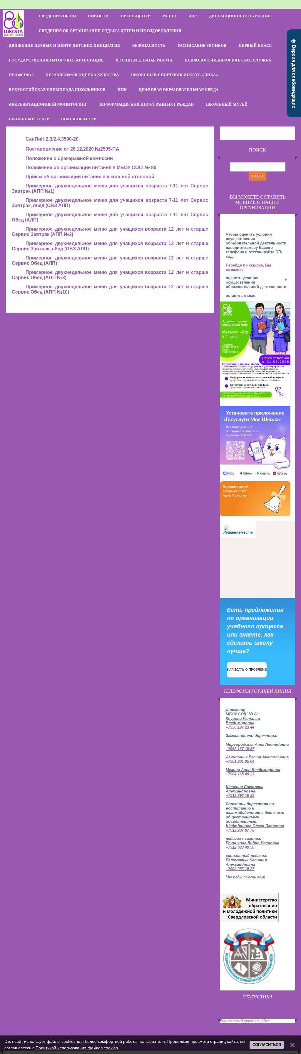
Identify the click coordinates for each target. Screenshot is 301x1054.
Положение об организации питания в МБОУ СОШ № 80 (91, 167)
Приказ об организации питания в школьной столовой (90, 176)
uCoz (264, 1021)
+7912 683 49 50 (240, 847)
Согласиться (266, 1045)
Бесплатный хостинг (239, 1021)
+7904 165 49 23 (240, 774)
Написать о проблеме (247, 669)
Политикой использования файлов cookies (77, 1047)
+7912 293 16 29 (240, 795)
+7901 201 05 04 (240, 761)
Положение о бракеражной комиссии (69, 158)
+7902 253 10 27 (240, 869)
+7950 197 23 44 (240, 727)
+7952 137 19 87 (240, 749)
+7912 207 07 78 (240, 830)
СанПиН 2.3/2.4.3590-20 (52, 138)
